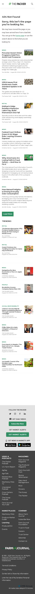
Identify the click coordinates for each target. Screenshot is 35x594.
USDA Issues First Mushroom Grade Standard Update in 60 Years (12, 85)
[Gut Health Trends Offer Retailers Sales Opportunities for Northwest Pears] (28, 362)
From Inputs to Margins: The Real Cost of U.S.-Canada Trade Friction (12, 346)
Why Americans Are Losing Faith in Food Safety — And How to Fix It (11, 161)
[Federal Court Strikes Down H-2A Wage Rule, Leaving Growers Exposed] (28, 131)
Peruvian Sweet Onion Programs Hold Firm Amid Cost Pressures (12, 55)
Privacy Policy (7, 570)
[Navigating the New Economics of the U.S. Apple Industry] (28, 271)
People (5, 284)
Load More (7, 214)
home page (20, 36)
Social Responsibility (10, 306)
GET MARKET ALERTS (17, 435)
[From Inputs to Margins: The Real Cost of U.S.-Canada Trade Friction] (28, 345)
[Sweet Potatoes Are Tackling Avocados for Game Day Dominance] (28, 248)
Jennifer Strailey (6, 207)
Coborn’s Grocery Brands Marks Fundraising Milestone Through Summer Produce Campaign (12, 311)
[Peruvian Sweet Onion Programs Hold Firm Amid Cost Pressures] (28, 52)
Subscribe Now (17, 424)
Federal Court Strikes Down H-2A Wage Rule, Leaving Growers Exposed (12, 135)
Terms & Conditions (9, 566)
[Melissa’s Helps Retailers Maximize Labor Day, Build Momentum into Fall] (28, 106)
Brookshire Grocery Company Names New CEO (11, 288)
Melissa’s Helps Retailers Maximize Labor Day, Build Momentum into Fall (11, 109)
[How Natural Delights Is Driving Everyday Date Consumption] (28, 189)
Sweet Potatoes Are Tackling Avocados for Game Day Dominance (12, 248)
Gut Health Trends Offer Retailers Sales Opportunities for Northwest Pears (12, 364)
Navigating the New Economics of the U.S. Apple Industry (12, 271)
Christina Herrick (6, 148)
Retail (4, 103)
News (4, 50)
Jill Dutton (6, 236)
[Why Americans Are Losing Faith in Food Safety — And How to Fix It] (28, 157)
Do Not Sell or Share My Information (15, 574)
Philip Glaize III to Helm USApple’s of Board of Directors (10, 329)
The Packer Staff (6, 96)
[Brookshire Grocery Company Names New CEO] (28, 288)
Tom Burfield (5, 72)
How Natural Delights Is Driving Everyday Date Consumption (11, 191)
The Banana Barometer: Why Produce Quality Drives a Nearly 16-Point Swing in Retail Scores (12, 231)
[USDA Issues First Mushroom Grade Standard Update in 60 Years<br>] (28, 82)
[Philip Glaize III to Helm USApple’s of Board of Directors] (28, 328)
